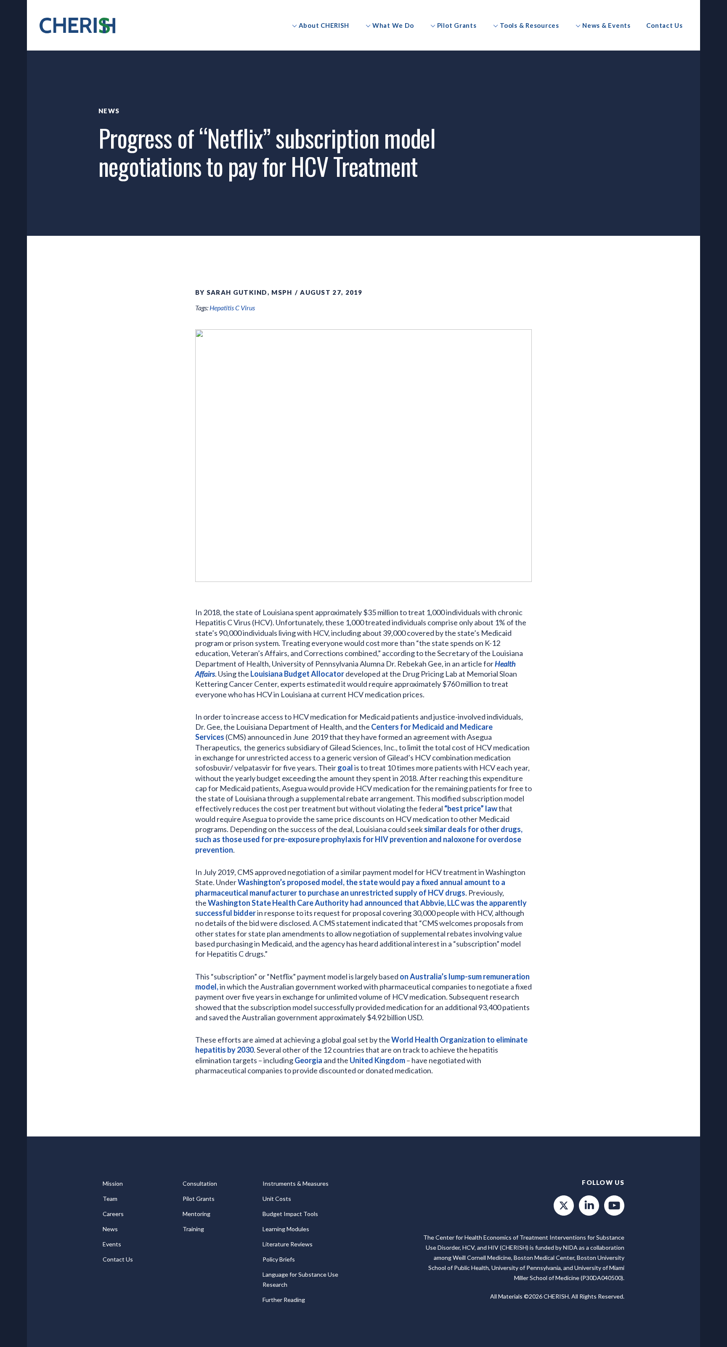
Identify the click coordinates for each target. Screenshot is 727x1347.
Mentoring (196, 1213)
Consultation (200, 1183)
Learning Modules (286, 1228)
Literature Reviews (288, 1244)
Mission (113, 1183)
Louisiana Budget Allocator (297, 673)
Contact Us (118, 1259)
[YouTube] (614, 1205)
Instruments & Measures (296, 1183)
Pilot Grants (199, 1198)
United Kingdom (377, 1060)
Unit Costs (277, 1198)
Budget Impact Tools (290, 1213)
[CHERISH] (77, 25)
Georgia (308, 1060)
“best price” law (470, 808)
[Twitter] (564, 1205)
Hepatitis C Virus (232, 308)
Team (110, 1198)
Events (112, 1244)
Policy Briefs (279, 1259)
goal (345, 767)
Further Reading (284, 1299)
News (108, 111)
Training (193, 1228)
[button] (320, 25)
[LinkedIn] (589, 1205)
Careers (113, 1213)
